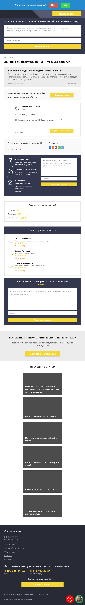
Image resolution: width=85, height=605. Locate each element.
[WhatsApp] (59, 147)
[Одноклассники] (53, 147)
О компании (9, 552)
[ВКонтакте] (50, 147)
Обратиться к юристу (59, 184)
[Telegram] (62, 147)
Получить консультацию (42, 353)
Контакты (8, 555)
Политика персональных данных (18, 599)
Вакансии (8, 559)
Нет (53, 5)
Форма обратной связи (14, 548)
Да (65, 5)
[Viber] (56, 147)
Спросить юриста (63, 131)
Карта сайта (44, 594)
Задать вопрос (67, 13)
